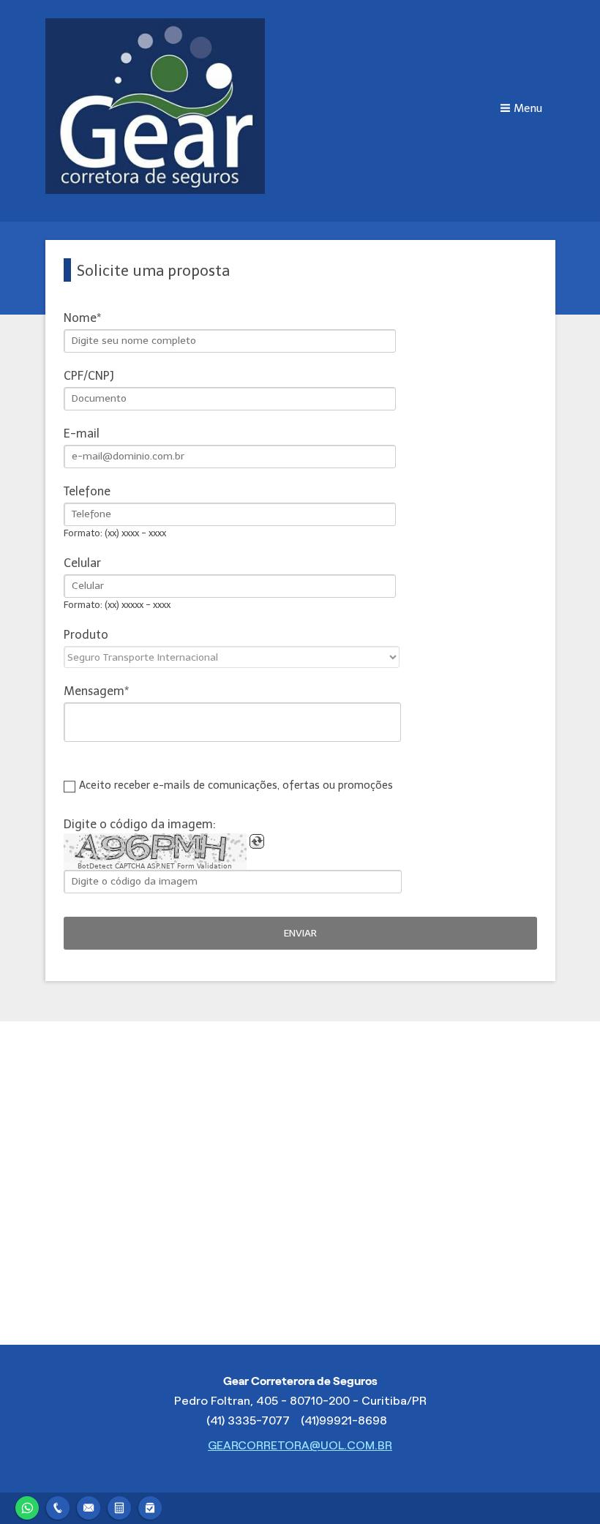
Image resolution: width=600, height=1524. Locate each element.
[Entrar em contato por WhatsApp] (27, 1506)
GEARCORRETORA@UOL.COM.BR (300, 1445)
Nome (80, 318)
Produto (86, 635)
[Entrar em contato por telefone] (58, 1506)
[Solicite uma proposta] (119, 1506)
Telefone (87, 491)
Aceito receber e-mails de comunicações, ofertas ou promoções (236, 785)
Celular (82, 563)
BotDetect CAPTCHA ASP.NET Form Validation (155, 866)
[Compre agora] (150, 1506)
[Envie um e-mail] (88, 1506)
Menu (528, 108)
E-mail (82, 433)
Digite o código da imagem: (140, 824)
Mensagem (94, 691)
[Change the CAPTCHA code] (257, 841)
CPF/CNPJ (89, 376)
